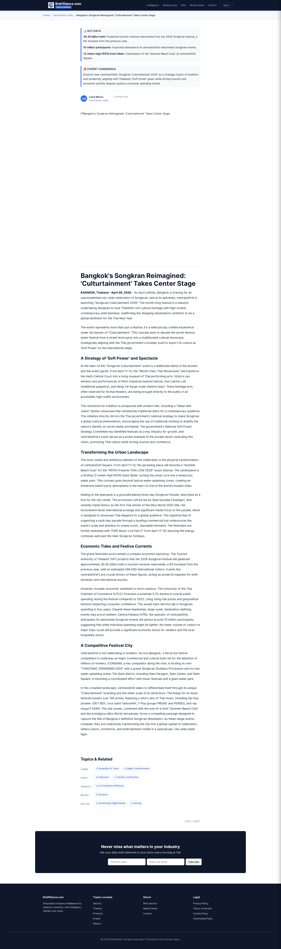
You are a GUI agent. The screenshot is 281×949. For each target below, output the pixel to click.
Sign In (226, 5)
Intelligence (153, 5)
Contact (212, 5)
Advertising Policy (203, 918)
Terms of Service (202, 908)
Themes (97, 908)
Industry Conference (127, 777)
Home (46, 15)
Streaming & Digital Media (111, 803)
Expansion (103, 777)
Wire (183, 5)
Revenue (102, 794)
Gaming (137, 803)
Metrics (97, 923)
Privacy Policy (200, 903)
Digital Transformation (138, 768)
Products (98, 913)
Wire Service (150, 903)
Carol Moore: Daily (63, 15)
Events (96, 918)
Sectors (97, 903)
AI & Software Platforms (111, 785)
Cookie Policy (200, 913)
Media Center (197, 5)
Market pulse (170, 5)
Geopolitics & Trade (108, 768)
